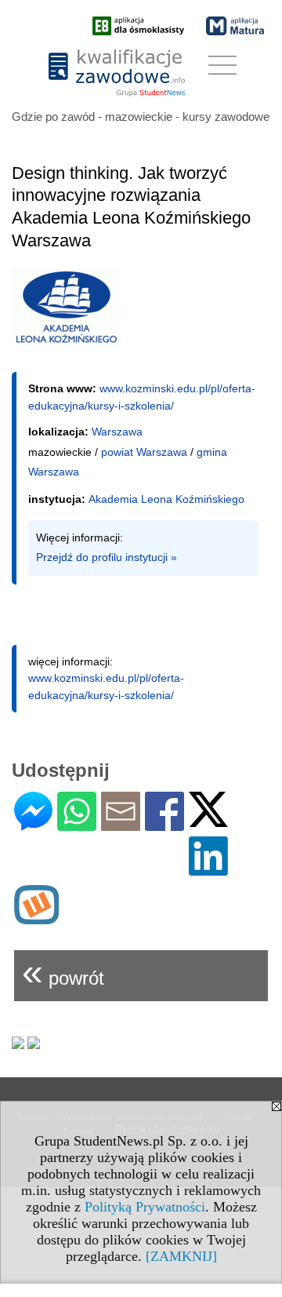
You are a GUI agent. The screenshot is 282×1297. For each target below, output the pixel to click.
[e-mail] (120, 824)
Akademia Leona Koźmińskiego (166, 499)
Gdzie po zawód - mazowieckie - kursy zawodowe (140, 116)
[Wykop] (36, 917)
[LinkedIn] (208, 869)
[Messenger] (33, 824)
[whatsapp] (76, 824)
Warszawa (117, 431)
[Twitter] (208, 820)
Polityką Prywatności (145, 1207)
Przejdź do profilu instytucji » (106, 557)
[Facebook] (164, 824)
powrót (63, 972)
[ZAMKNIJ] (181, 1256)
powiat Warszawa (144, 452)
